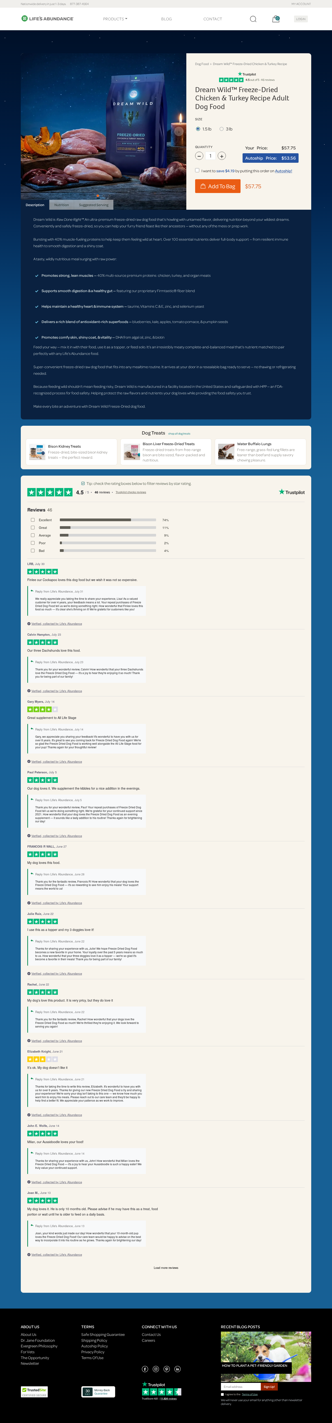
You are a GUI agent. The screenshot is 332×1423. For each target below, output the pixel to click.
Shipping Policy (94, 1340)
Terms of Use (250, 1394)
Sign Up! (269, 1386)
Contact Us (151, 1334)
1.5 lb (207, 129)
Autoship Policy (94, 1346)
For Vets (28, 1352)
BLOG (166, 19)
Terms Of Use (92, 1357)
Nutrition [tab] (61, 204)
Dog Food (202, 63)
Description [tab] (35, 204)
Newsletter (30, 1363)
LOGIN (301, 19)
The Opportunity (35, 1357)
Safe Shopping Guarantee (103, 1334)
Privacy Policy (92, 1352)
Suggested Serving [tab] (93, 204)
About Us (28, 1334)
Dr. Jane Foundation (38, 1340)
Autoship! (283, 171)
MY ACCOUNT (301, 4)
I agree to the (241, 1394)
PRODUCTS (113, 19)
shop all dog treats (179, 433)
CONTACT (212, 19)
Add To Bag (221, 186)
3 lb (229, 129)
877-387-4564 (79, 4)
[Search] (253, 19)
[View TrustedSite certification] (34, 1391)
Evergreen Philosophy (39, 1346)
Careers (148, 1340)
